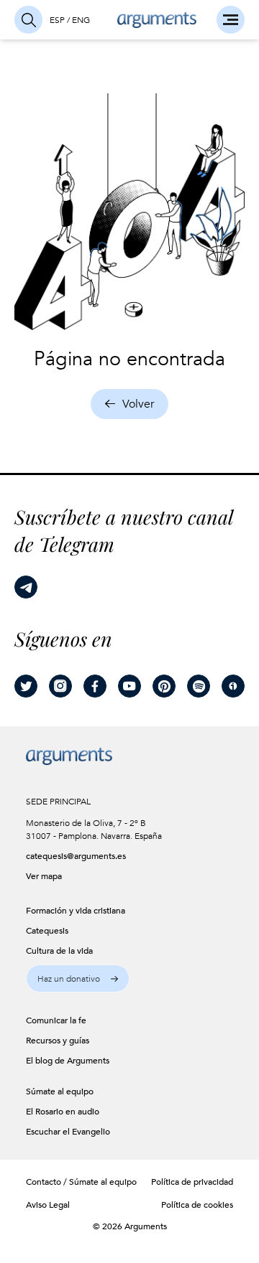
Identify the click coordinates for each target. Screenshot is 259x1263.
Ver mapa (44, 876)
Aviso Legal (48, 1205)
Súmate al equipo (103, 1182)
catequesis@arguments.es (67, 856)
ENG (81, 20)
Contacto (43, 1182)
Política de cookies (197, 1205)
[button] (78, 978)
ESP (57, 20)
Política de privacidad (192, 1182)
